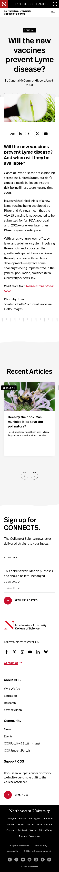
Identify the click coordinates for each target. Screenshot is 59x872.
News (7, 729)
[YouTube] (23, 859)
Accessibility (12, 851)
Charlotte (47, 818)
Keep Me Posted (26, 600)
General (29, 30)
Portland (22, 830)
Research (10, 702)
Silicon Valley (45, 830)
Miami (21, 824)
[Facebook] (10, 859)
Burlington (34, 818)
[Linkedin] (29, 859)
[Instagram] (36, 859)
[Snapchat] (43, 859)
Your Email (12, 582)
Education (10, 695)
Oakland (11, 830)
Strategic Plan (13, 710)
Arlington (12, 818)
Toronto (23, 836)
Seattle (32, 830)
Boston (22, 818)
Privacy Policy (41, 845)
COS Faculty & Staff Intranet (22, 743)
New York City (44, 824)
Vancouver (35, 836)
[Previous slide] (24, 475)
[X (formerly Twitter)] (16, 859)
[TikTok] (49, 859)
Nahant (30, 824)
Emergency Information (19, 845)
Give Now (21, 794)
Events (8, 736)
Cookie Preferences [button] (29, 866)
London (11, 824)
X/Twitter (10, 557)
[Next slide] (34, 475)
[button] (53, 12)
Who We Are (12, 688)
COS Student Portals (17, 750)
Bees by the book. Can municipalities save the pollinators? (25, 422)
